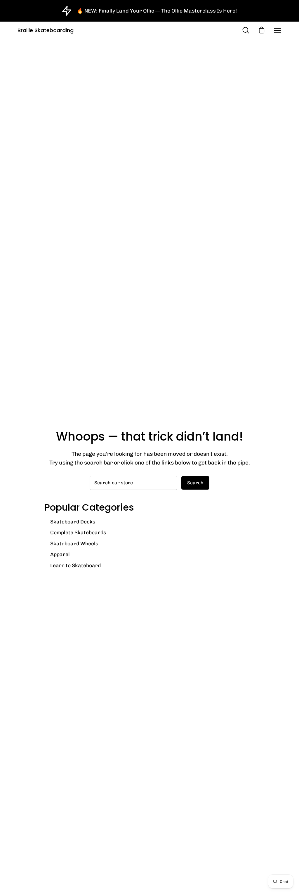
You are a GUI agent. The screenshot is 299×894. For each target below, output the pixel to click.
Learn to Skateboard (75, 565)
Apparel (60, 554)
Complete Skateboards (78, 532)
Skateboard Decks (72, 521)
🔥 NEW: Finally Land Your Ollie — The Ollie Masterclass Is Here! (157, 11)
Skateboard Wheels (74, 543)
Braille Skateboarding (46, 30)
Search (195, 483)
